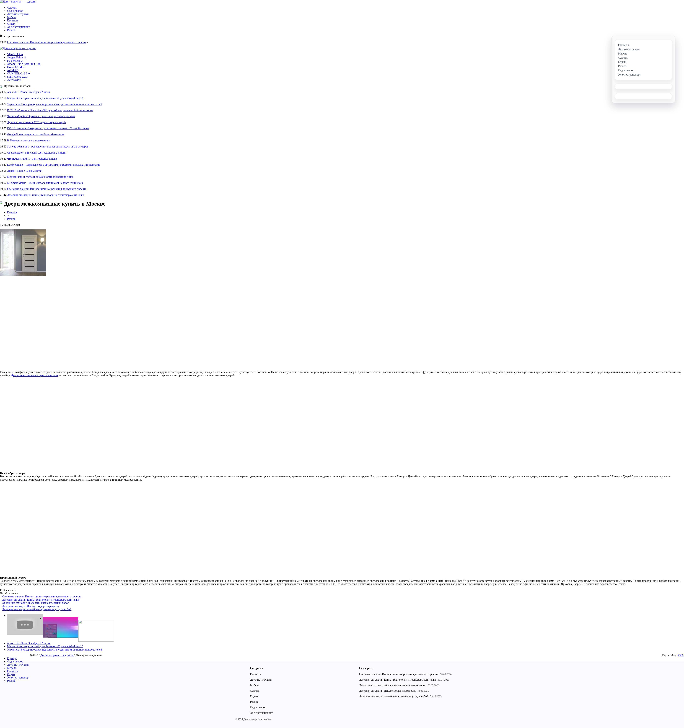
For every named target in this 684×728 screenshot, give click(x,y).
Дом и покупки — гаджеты (57, 655)
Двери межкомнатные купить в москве (34, 375)
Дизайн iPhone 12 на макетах (24, 170)
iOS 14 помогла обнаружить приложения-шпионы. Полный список (48, 128)
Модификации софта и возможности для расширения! (40, 176)
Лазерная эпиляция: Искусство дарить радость (30, 606)
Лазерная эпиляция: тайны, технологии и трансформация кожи (45, 194)
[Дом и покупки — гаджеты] (18, 1)
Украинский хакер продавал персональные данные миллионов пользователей (54, 104)
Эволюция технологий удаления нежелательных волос (35, 602)
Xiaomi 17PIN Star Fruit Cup (23, 63)
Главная (12, 212)
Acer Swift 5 (14, 79)
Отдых (11, 23)
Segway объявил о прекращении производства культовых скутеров (48, 146)
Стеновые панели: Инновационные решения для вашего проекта (46, 42)
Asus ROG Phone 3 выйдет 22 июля (28, 92)
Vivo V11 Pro (15, 54)
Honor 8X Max (16, 67)
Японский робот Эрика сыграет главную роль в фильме (41, 116)
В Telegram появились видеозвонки (28, 140)
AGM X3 (12, 70)
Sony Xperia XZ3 (17, 76)
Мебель (11, 17)
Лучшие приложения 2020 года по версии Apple (36, 122)
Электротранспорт (18, 26)
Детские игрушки (18, 13)
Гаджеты (12, 20)
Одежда (12, 7)
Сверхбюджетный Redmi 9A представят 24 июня (36, 152)
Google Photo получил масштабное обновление (35, 134)
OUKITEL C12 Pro (18, 73)
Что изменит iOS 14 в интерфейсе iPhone (32, 158)
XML (681, 655)
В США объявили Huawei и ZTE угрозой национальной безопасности (50, 110)
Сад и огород (15, 10)
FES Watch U (15, 60)
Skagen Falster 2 (16, 57)
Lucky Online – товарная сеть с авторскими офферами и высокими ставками (53, 164)
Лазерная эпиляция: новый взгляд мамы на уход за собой (36, 609)
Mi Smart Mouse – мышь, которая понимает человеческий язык (45, 182)
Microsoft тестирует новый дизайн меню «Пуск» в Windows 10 (45, 98)
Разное (11, 30)
